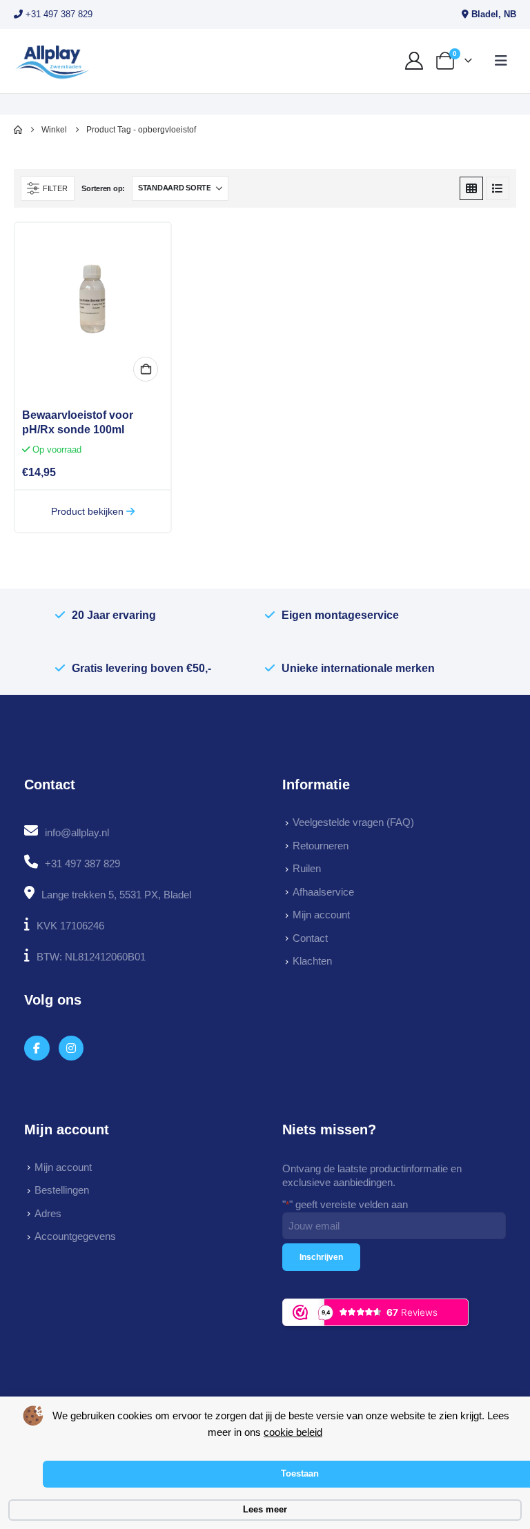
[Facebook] (37, 1048)
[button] (501, 60)
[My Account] (414, 61)
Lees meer (265, 1509)
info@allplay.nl (77, 832)
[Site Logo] (52, 61)
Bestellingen (62, 1190)
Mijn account (321, 914)
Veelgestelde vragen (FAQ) (353, 822)
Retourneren (321, 845)
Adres (48, 1213)
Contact (310, 938)
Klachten (312, 961)
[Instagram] (71, 1048)
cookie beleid (293, 1432)
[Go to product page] (92, 300)
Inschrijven (321, 1257)
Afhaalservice (323, 892)
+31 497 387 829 (57, 14)
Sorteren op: (103, 188)
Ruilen (307, 868)
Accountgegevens (75, 1236)
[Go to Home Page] (18, 130)
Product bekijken (88, 511)
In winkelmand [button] (145, 369)
